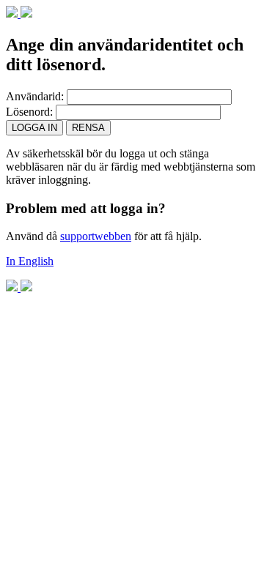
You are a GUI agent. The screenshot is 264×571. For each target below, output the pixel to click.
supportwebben (95, 236)
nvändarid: (35, 96)
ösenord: (29, 111)
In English (30, 261)
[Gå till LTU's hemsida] (19, 13)
